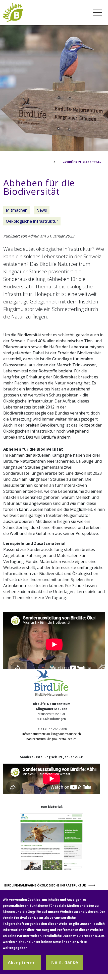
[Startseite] (13, 6)
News (41, 210)
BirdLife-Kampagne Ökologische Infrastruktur (45, 885)
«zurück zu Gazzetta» (82, 162)
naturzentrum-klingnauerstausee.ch (51, 739)
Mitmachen (17, 210)
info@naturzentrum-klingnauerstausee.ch (51, 734)
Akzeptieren (22, 962)
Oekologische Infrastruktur (32, 221)
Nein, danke (64, 962)
